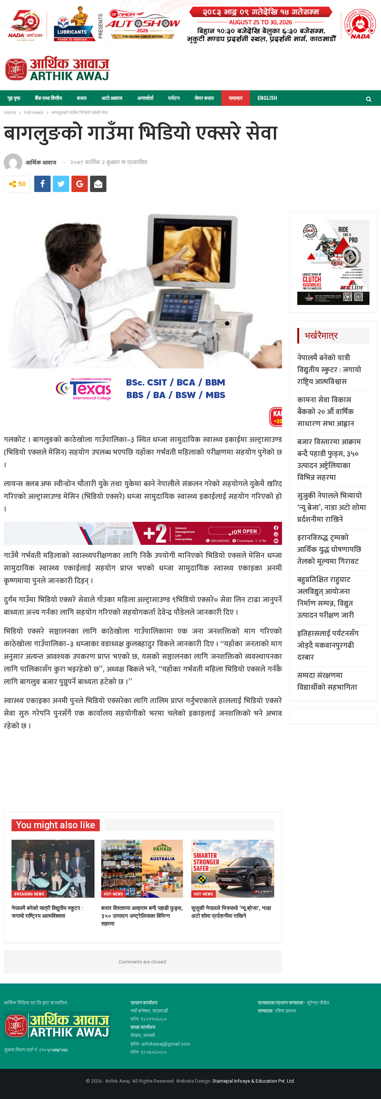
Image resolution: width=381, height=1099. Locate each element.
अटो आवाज (112, 98)
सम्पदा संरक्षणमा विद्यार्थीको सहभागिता (327, 681)
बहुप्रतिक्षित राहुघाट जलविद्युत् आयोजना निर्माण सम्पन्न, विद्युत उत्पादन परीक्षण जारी (325, 597)
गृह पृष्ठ (13, 98)
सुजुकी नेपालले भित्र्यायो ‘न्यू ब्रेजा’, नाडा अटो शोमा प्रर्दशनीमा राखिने (331, 508)
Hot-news (113, 894)
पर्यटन (174, 98)
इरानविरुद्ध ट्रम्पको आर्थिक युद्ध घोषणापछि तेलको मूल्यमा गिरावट (329, 549)
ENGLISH (267, 98)
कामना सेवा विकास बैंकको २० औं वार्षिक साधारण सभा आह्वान (325, 412)
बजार (82, 98)
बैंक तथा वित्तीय (48, 98)
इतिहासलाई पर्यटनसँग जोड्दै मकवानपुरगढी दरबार (328, 645)
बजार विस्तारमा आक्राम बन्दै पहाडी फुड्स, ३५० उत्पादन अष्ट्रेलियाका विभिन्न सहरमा (329, 460)
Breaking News (29, 894)
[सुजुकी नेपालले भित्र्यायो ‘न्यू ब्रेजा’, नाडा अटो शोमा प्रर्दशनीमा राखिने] (232, 869)
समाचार (236, 98)
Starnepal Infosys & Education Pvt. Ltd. (253, 1081)
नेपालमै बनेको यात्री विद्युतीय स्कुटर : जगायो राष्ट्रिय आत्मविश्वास (329, 370)
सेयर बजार (204, 98)
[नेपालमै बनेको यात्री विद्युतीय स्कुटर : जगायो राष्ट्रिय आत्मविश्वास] (53, 869)
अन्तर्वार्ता (145, 98)
